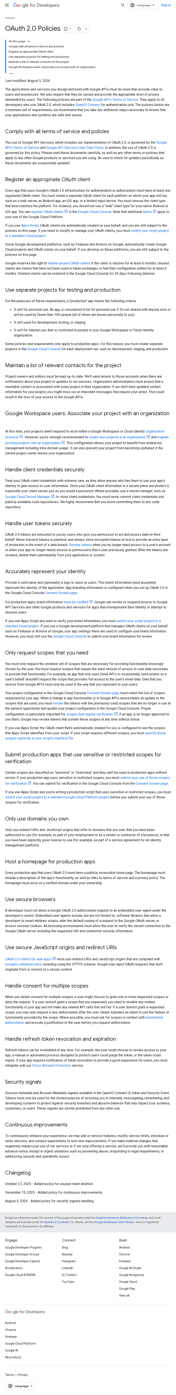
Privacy (23, 1375)
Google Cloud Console (94, 212)
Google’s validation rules (23, 964)
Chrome (124, 1254)
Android (124, 1247)
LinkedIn (67, 1268)
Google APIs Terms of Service (115, 100)
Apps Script (30, 225)
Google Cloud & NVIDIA (20, 1275)
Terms (9, 1375)
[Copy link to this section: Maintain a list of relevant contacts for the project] (125, 365)
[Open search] (123, 5)
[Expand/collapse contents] (28, 41)
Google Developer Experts (22, 1261)
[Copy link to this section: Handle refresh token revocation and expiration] (120, 1039)
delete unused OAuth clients (69, 263)
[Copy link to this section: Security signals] (45, 1082)
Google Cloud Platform (20, 1343)
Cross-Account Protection (51, 1065)
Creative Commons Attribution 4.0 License (121, 1217)
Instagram (69, 1261)
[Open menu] (7, 5)
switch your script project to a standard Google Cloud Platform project (57, 797)
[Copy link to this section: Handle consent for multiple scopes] (92, 986)
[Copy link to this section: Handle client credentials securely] (88, 470)
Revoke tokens (80, 545)
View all (124, 1295)
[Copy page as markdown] (79, 29)
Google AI (11, 1350)
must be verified (76, 602)
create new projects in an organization (117, 437)
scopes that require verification (89, 714)
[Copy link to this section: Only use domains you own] (72, 819)
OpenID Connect (88, 105)
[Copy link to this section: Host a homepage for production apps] (99, 862)
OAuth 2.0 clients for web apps (28, 959)
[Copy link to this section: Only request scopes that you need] (92, 653)
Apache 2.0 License (56, 1222)
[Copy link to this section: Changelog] (35, 1173)
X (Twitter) (69, 1275)
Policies (10, 18)
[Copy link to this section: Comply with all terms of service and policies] (113, 131)
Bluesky (67, 1254)
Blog (65, 1247)
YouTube (68, 1281)
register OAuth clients (47, 212)
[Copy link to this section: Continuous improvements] (72, 1125)
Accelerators (14, 1268)
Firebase (125, 1261)
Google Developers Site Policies (114, 1222)
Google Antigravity (131, 1275)
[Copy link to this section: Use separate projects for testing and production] (124, 290)
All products (13, 1357)
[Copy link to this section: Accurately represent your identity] (90, 572)
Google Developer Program (23, 1247)
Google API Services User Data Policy (74, 148)
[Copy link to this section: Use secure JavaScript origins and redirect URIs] (121, 947)
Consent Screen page (61, 593)
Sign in (166, 5)
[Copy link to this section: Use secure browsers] (60, 899)
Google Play (127, 1288)
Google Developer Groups (22, 1254)
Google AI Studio (130, 1268)
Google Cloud (128, 1281)
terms (147, 212)
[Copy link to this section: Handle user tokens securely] (76, 523)
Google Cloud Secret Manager (27, 497)
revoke (58, 703)
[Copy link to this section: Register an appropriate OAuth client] (94, 179)
